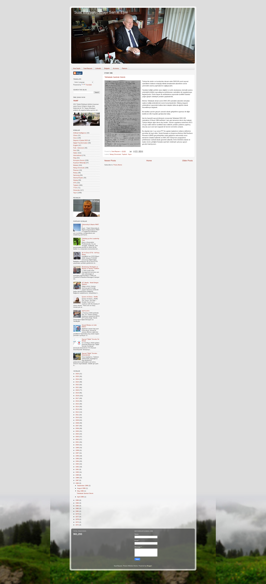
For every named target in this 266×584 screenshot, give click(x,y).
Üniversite (76, 190)
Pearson (76, 170)
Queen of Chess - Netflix (90, 297)
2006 (77, 428)
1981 (77, 511)
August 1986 (81, 488)
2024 (77, 379)
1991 (77, 469)
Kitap (75, 158)
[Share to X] (138, 151)
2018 (77, 395)
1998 (77, 450)
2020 (77, 390)
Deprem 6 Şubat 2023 (80, 140)
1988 (77, 477)
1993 (77, 464)
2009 (77, 420)
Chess (75, 135)
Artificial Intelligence (79, 133)
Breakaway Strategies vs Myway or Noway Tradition (90, 267)
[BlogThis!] (136, 151)
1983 (77, 506)
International (77, 155)
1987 (77, 480)
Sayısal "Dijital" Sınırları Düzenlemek (89, 354)
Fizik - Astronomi (78, 148)
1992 (77, 467)
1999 (77, 447)
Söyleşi (75, 180)
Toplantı (124, 154)
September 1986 (83, 485)
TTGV (75, 187)
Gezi (74, 150)
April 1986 (80, 497)
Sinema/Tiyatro (78, 178)
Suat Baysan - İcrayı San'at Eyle (101, 12)
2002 (77, 439)
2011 (77, 415)
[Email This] (134, 151)
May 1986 (80, 491)
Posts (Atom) (117, 165)
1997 (77, 453)
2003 (77, 436)
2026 (77, 374)
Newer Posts (110, 160)
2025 (77, 376)
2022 (77, 384)
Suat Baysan (87, 68)
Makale (75, 165)
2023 (77, 382)
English (75, 145)
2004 (77, 434)
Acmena (116, 68)
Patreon (124, 68)
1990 (77, 472)
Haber (75, 153)
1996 (77, 456)
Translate (89, 85)
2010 (77, 417)
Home (149, 160)
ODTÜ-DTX (85, 311)
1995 (77, 458)
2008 (77, 423)
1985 (77, 500)
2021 (77, 387)
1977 (77, 516)
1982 (77, 508)
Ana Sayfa (76, 68)
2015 (77, 404)
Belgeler (107, 68)
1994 (77, 461)
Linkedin (98, 68)
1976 (77, 519)
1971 (77, 525)
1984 (77, 503)
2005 (77, 431)
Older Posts (187, 160)
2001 (77, 442)
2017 (77, 398)
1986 (77, 483)
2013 (77, 409)
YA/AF (75, 101)
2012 (77, 412)
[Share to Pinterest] (142, 151)
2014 (77, 406)
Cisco (75, 138)
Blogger (149, 566)
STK (74, 183)
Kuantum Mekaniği (79, 163)
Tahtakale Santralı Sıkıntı (115, 77)
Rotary (75, 173)
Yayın (130, 154)
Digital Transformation (80, 143)
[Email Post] (130, 151)
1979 (77, 514)
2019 (77, 393)
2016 (77, 401)
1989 (77, 475)
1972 (77, 522)
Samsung (76, 175)
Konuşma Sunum (79, 160)
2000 (77, 445)
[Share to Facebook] (140, 151)
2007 (77, 425)
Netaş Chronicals (115, 154)
